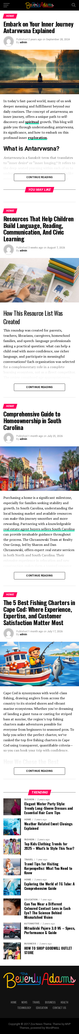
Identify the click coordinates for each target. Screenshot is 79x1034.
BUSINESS (50, 1002)
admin (23, 42)
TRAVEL (36, 1002)
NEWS (24, 1002)
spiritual (32, 122)
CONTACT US (59, 1008)
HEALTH (64, 1002)
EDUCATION (42, 1008)
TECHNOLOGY (24, 1008)
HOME (13, 1002)
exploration (37, 137)
